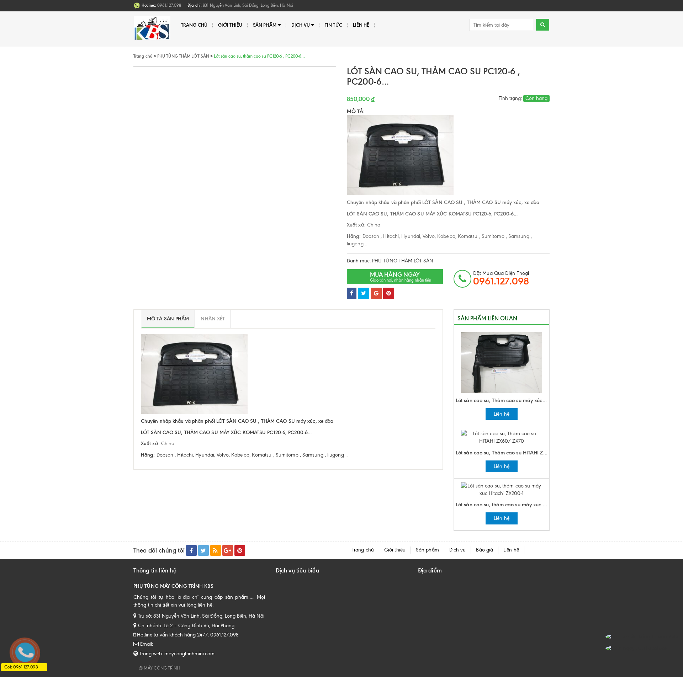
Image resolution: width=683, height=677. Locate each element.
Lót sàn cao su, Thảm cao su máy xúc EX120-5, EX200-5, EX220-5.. (502, 400)
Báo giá (484, 550)
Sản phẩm (264, 25)
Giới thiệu (230, 25)
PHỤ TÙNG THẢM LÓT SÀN (402, 261)
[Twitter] (363, 293)
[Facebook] (351, 293)
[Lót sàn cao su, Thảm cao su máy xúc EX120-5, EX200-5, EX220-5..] (501, 362)
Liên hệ (361, 25)
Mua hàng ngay (400, 277)
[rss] (215, 550)
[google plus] (227, 550)
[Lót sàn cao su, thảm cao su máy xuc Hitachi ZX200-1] (501, 489)
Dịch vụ (300, 25)
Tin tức (333, 25)
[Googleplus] (376, 293)
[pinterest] (239, 550)
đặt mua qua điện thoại (501, 278)
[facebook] (191, 550)
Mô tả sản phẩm (168, 319)
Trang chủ (194, 25)
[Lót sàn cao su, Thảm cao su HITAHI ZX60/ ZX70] (501, 437)
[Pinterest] (388, 293)
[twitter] (203, 550)
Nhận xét (213, 319)
